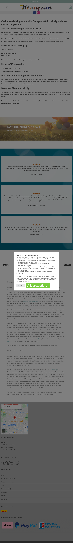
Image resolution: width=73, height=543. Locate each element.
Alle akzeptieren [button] (38, 285)
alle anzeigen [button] (21, 285)
